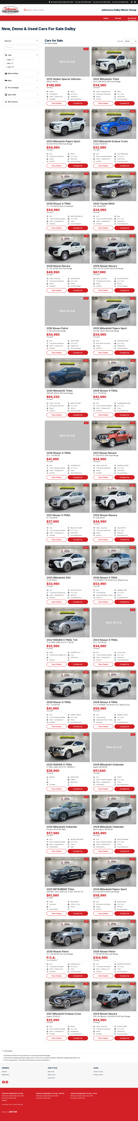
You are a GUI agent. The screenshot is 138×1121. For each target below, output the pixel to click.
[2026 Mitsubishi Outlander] (114, 747)
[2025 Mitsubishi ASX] (67, 560)
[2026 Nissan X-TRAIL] (67, 186)
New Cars (51, 1071)
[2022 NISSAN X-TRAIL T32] (67, 622)
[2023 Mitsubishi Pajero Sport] (67, 124)
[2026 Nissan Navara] (67, 248)
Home (106, 18)
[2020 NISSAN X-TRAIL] (67, 747)
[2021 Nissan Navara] (114, 435)
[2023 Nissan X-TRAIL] (114, 622)
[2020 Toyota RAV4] (114, 186)
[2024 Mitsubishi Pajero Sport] (114, 872)
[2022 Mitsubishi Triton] (114, 62)
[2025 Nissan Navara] (114, 498)
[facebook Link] (131, 2)
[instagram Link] (135, 2)
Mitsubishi (5, 1074)
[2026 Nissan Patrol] (67, 934)
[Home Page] (10, 10)
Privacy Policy (98, 1074)
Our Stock (132, 18)
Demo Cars (51, 1074)
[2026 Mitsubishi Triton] (67, 373)
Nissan (4, 1071)
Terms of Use (98, 1071)
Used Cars (51, 1078)
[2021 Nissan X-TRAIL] (67, 498)
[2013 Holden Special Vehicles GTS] (67, 62)
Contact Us (77, 103)
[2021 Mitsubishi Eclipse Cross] (114, 124)
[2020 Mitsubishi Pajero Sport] (114, 311)
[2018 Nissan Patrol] (67, 311)
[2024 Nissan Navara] (114, 996)
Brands (118, 18)
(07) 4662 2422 (11, 1098)
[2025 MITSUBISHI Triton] (67, 872)
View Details (56, 103)
